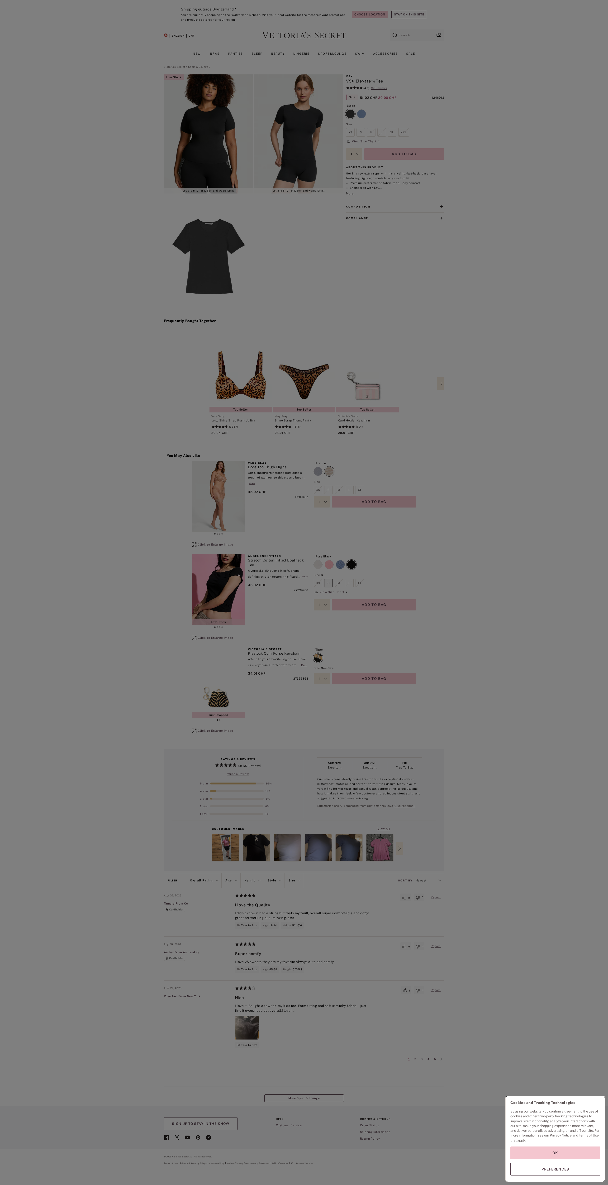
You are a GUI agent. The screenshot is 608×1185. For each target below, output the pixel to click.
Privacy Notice (561, 1135)
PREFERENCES (555, 1169)
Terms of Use (589, 1135)
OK (555, 1153)
